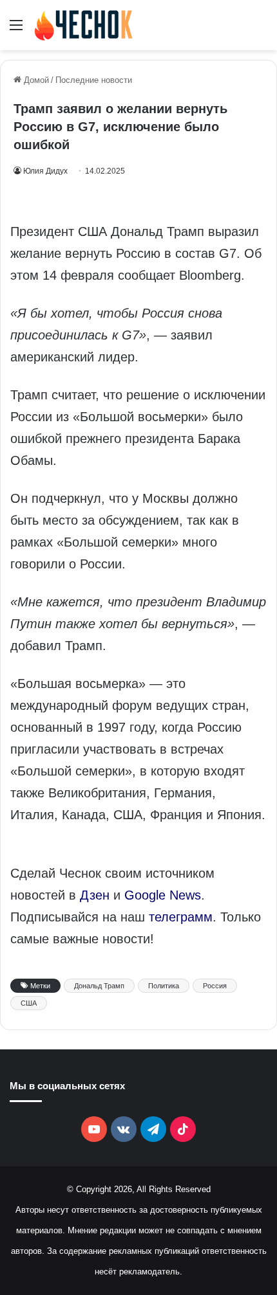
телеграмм (181, 917)
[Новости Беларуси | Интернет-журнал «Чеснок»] (83, 25)
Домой (35, 80)
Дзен (95, 895)
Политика (163, 986)
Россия (215, 986)
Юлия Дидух (45, 171)
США (29, 1003)
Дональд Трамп (99, 986)
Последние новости (93, 80)
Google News (162, 895)
